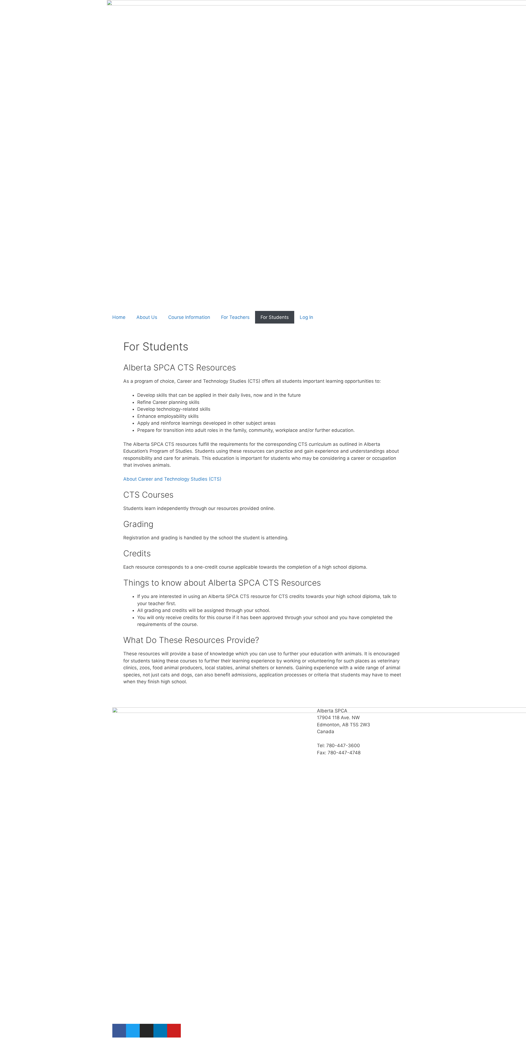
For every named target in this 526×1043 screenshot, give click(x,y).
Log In (306, 317)
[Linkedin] (160, 1031)
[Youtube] (174, 1031)
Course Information (189, 317)
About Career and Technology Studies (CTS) (172, 479)
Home (118, 317)
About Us (146, 317)
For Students (275, 317)
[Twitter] (133, 1031)
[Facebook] (119, 1031)
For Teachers (235, 317)
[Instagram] (146, 1031)
